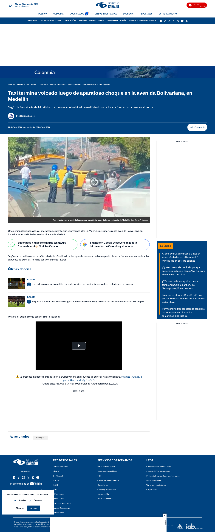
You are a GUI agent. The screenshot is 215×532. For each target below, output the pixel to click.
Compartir (197, 127)
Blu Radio (57, 471)
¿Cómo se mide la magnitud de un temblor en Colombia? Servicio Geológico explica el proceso (180, 285)
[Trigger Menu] (11, 5)
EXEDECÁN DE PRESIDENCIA (142, 20)
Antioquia (40, 438)
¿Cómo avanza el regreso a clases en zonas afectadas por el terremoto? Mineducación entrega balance (181, 257)
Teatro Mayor (58, 499)
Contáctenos (102, 485)
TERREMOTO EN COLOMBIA (91, 20)
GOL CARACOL (77, 14)
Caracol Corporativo (61, 508)
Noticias (22, 500)
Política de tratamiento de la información (163, 476)
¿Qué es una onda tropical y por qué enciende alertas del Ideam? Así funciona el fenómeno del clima (183, 271)
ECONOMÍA (128, 14)
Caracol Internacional (62, 503)
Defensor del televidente (107, 471)
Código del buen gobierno (108, 480)
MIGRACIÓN (70, 20)
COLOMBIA (58, 14)
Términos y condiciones (156, 485)
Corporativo (151, 489)
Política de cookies (153, 480)
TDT (99, 476)
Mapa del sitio (103, 494)
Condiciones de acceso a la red (158, 466)
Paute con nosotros (105, 499)
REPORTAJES (146, 14)
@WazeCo (136, 376)
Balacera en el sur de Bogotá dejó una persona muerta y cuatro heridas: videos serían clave (183, 298)
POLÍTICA (42, 14)
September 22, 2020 (107, 383)
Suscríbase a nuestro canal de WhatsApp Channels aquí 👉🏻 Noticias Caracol (42, 244)
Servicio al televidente (106, 466)
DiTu (55, 489)
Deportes (38, 500)
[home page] (107, 5)
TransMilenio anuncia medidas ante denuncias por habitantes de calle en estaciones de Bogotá (82, 283)
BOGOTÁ (31, 279)
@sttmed (125, 376)
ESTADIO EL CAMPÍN (117, 20)
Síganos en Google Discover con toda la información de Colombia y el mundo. (113, 244)
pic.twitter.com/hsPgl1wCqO (79, 380)
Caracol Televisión (60, 466)
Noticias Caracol (15, 84)
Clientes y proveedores (106, 489)
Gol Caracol (58, 476)
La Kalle (56, 480)
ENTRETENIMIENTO (168, 14)
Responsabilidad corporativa (158, 471)
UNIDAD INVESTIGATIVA (106, 14)
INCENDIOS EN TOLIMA (51, 20)
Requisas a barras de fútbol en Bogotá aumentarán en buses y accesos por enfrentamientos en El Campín (87, 301)
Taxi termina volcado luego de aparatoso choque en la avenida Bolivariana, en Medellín (74, 84)
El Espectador (58, 494)
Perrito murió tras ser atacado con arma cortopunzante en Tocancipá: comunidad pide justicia (183, 312)
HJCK (55, 485)
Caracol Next (58, 512)
